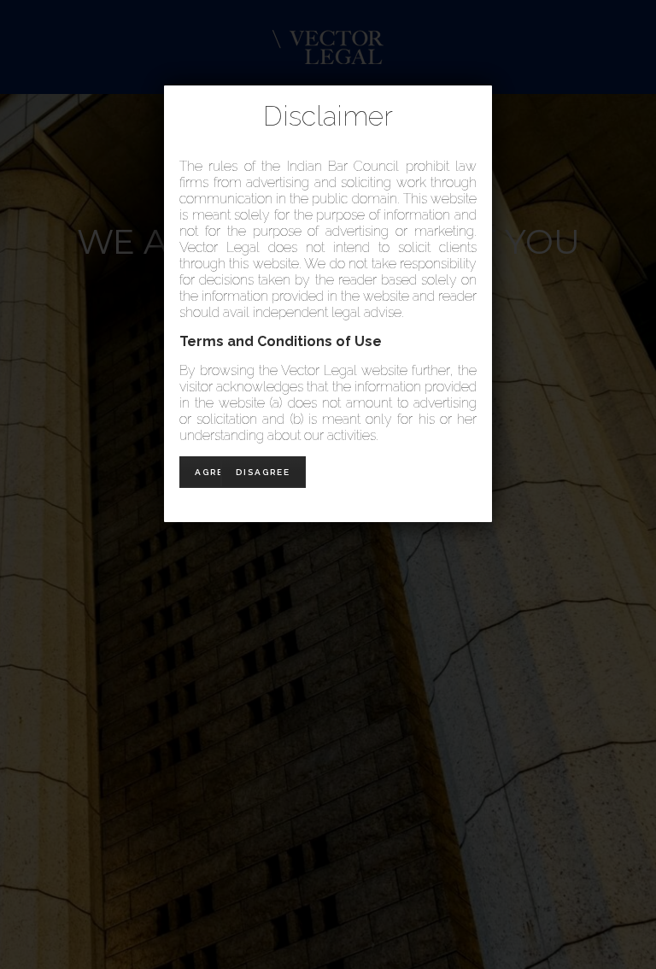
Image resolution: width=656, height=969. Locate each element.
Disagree (263, 472)
